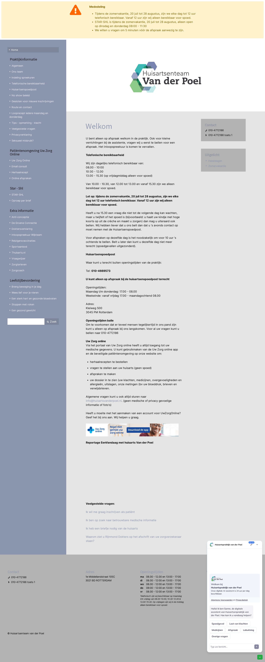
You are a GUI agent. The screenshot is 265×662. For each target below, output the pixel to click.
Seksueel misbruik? (23, 140)
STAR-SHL (18, 194)
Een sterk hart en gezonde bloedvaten (34, 298)
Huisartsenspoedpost (24, 89)
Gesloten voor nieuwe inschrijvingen (33, 101)
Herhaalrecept (20, 172)
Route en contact (22, 107)
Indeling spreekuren (23, 77)
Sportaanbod (19, 246)
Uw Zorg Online (21, 160)
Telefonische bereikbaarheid (28, 83)
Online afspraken (21, 178)
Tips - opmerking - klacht (26, 122)
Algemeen (17, 65)
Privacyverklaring (22, 134)
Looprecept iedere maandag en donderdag (28, 115)
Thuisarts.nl (18, 252)
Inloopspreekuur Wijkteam (27, 234)
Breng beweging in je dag (26, 286)
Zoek (53, 321)
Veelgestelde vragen (23, 128)
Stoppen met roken (23, 304)
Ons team (17, 71)
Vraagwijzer (18, 258)
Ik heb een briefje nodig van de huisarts (112, 528)
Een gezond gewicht (24, 310)
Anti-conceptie (20, 217)
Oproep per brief (21, 200)
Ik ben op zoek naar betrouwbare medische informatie (121, 520)
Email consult (19, 166)
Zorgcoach (18, 270)
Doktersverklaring (22, 228)
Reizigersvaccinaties (23, 240)
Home (14, 49)
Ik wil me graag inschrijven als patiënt (110, 512)
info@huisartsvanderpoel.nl (104, 400)
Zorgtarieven (19, 264)
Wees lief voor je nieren (25, 292)
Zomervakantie (217, 166)
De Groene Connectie (24, 222)
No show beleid (21, 95)
